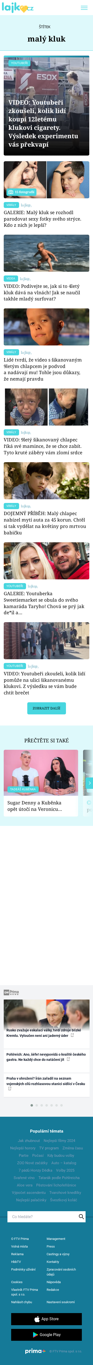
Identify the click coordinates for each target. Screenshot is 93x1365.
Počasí (38, 1155)
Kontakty (53, 1262)
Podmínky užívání (23, 1269)
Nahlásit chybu (21, 1302)
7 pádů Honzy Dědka (35, 1170)
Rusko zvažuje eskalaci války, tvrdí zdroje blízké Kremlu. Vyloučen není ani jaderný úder (43, 1032)
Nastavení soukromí (61, 1302)
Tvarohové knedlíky (65, 1192)
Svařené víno (24, 1178)
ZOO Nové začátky (32, 1163)
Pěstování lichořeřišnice (56, 1185)
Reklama (17, 1254)
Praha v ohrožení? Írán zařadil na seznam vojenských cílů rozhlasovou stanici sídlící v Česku (45, 1081)
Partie (24, 1155)
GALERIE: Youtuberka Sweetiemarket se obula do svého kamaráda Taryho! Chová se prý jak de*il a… (44, 602)
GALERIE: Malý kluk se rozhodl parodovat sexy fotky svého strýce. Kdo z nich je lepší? (42, 218)
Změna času (72, 1148)
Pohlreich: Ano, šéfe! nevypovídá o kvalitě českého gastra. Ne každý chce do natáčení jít (46, 1057)
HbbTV (16, 1262)
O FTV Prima (20, 1239)
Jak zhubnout (29, 1140)
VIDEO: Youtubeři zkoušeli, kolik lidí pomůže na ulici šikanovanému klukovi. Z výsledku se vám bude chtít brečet (44, 683)
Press (51, 1246)
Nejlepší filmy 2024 (59, 1140)
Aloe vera (24, 1185)
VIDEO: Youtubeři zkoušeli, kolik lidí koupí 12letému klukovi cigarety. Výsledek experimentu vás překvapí (43, 123)
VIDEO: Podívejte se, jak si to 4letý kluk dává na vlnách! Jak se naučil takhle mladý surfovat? (42, 292)
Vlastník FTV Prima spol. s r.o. (24, 1292)
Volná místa (19, 1246)
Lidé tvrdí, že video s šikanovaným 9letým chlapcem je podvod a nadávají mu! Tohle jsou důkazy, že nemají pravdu (43, 369)
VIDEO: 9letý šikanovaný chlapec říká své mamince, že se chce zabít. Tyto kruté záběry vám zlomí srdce (43, 445)
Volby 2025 (65, 1170)
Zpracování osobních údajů (61, 1272)
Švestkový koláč (63, 1200)
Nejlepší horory (22, 1148)
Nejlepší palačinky (31, 1200)
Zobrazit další (46, 708)
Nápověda (54, 1282)
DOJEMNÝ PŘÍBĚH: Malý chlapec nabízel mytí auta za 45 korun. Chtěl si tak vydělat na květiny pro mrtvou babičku (45, 522)
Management (56, 1239)
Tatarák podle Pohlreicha (59, 1178)
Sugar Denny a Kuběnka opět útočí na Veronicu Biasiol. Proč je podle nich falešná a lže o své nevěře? (36, 806)
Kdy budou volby (60, 1155)
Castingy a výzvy (58, 1254)
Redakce (53, 1290)
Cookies (17, 1282)
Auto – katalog (63, 1163)
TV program (49, 1148)
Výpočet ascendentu (29, 1192)
